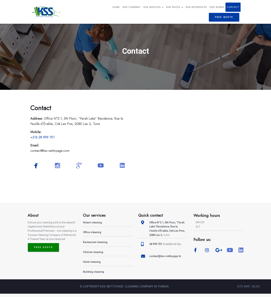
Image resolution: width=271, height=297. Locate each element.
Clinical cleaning (93, 252)
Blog (256, 286)
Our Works (216, 7)
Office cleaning (92, 232)
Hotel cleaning (92, 261)
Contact (233, 7)
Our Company (131, 7)
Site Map (244, 286)
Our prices (173, 7)
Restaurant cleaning (95, 242)
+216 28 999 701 (42, 137)
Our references (196, 7)
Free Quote (43, 247)
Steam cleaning (92, 222)
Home (116, 7)
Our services (152, 7)
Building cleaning (93, 271)
